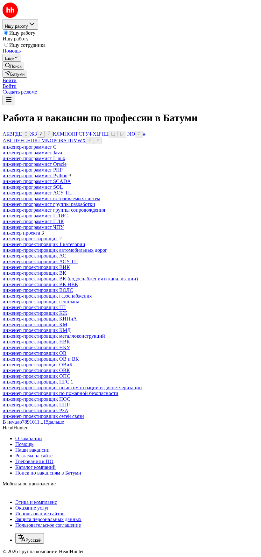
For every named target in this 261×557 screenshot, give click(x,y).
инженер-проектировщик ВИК (36, 267)
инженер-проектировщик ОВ (35, 353)
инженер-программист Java (32, 152)
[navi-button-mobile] (9, 100)
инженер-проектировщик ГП (34, 307)
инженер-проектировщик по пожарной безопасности (60, 393)
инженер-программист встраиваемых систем (51, 198)
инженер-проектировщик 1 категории (44, 244)
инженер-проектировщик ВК (34, 273)
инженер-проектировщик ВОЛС (38, 290)
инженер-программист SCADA (37, 181)
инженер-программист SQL (33, 187)
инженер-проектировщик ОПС (36, 376)
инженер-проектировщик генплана (41, 301)
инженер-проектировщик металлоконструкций (54, 336)
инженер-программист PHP (33, 170)
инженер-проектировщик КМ (35, 324)
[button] (10, 80)
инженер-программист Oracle (35, 164)
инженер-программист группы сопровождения (54, 210)
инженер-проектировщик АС (34, 255)
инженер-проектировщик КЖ (35, 313)
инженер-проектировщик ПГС (36, 381)
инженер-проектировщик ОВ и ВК (41, 359)
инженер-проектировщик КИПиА (40, 318)
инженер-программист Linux (34, 158)
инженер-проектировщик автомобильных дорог (55, 250)
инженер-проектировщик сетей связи (43, 416)
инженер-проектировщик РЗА (35, 410)
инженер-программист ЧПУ (33, 227)
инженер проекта (21, 233)
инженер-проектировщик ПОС (36, 399)
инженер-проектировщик (30, 238)
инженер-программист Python (35, 175)
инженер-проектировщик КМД (37, 330)
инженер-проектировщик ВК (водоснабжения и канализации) (70, 278)
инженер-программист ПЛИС (35, 215)
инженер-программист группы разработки (49, 204)
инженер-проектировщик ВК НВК (40, 284)
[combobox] (29, 538)
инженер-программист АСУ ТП (37, 192)
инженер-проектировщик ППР (36, 404)
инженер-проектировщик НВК (36, 341)
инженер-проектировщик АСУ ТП (40, 261)
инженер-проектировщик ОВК (36, 370)
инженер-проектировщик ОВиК (38, 364)
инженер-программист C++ (32, 147)
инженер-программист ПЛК (33, 221)
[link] (13, 66)
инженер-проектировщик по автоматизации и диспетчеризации (72, 387)
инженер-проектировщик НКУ (36, 347)
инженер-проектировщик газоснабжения (47, 296)
